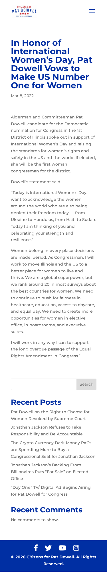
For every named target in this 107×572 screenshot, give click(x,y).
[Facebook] (36, 548)
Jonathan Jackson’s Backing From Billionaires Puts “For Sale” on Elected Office (49, 471)
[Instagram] (76, 548)
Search (86, 384)
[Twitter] (48, 548)
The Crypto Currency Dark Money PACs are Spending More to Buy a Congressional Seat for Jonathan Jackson (53, 449)
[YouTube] (62, 548)
